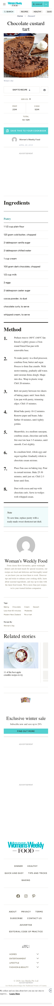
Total (26, 117)
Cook (37, 106)
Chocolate (16, 607)
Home (20, 16)
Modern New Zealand (12, 615)
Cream (27, 607)
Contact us (34, 918)
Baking (6, 607)
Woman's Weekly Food (29, 139)
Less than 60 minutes (12, 611)
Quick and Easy (14, 873)
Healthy (37, 12)
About (13, 912)
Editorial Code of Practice (26, 932)
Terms (39, 912)
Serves (24, 99)
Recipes (24, 12)
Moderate (28, 611)
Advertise (26, 925)
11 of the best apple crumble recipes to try (13, 673)
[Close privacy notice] (51, 990)
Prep (14, 106)
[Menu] (4, 4)
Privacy (26, 912)
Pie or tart (28, 615)
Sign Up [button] (39, 4)
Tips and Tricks (37, 873)
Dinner (18, 866)
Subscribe (16, 918)
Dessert (31, 16)
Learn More (15, 993)
